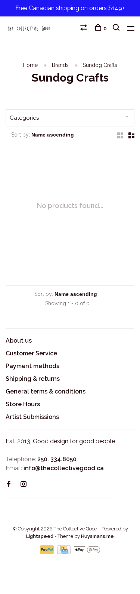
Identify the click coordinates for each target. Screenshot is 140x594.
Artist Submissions (32, 416)
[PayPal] (47, 551)
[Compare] (84, 28)
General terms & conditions (45, 391)
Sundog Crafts (100, 65)
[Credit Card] (64, 551)
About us (19, 340)
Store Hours (23, 404)
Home (30, 65)
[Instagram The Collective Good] (24, 484)
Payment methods (32, 366)
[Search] (117, 28)
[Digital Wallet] (87, 551)
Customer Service (31, 353)
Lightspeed (39, 536)
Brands (60, 65)
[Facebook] (9, 484)
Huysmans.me (97, 536)
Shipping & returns (33, 378)
